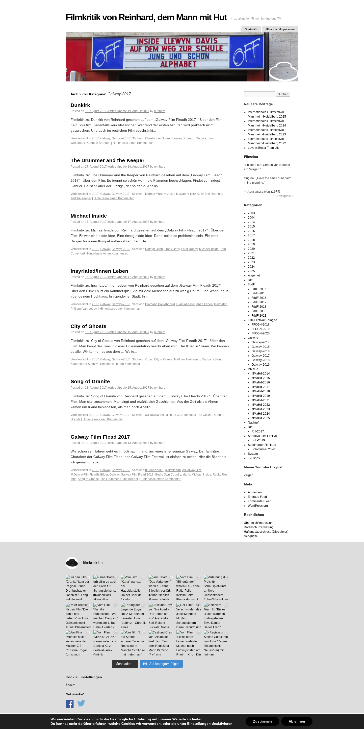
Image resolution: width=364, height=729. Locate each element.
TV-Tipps (254, 458)
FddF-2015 (259, 293)
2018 (251, 240)
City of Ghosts (88, 326)
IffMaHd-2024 (261, 413)
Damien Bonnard (182, 138)
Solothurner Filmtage (262, 445)
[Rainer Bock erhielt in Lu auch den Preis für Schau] (106, 587)
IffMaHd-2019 (261, 396)
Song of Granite (90, 381)
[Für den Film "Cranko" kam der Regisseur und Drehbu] (78, 587)
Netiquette (251, 536)
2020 (251, 249)
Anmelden (255, 492)
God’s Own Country (168, 474)
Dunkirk (80, 105)
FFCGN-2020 (261, 333)
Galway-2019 (261, 364)
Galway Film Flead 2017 (100, 437)
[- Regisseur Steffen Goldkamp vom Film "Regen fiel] (216, 642)
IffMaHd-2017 (261, 387)
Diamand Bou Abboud (160, 304)
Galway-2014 (261, 342)
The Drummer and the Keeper (107, 160)
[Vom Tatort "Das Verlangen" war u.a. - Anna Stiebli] (161, 587)
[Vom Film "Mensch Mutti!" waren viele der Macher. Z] (78, 642)
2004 (251, 217)
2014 (251, 222)
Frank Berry (172, 249)
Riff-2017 (258, 431)
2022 (251, 257)
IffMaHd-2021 (261, 400)
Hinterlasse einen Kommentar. (133, 143)
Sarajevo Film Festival (263, 436)
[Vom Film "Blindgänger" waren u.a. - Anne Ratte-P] (189, 587)
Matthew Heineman (187, 359)
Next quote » (284, 196)
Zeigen (248, 475)
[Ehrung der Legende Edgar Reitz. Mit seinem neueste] (133, 615)
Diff (250, 280)
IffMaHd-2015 (261, 378)
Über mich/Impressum (280, 29)
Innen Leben (204, 304)
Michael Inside (89, 216)
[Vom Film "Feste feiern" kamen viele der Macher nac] (189, 642)
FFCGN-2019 (261, 329)
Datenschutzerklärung (259, 527)
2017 (95, 138)
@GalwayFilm (154, 415)
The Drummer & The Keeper (119, 479)
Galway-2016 (261, 351)
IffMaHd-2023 (261, 409)
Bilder (104, 474)
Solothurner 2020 (263, 449)
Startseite (251, 29)
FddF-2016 (259, 298)
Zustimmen (262, 721)
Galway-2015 (261, 347)
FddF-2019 (259, 311)
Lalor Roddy (189, 249)
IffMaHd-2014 (261, 373)
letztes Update (117, 111)
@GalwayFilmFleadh (85, 474)
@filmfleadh (173, 470)
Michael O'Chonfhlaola (180, 415)
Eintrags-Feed (257, 497)
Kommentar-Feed (259, 501)
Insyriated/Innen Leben (99, 271)
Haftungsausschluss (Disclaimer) (266, 531)
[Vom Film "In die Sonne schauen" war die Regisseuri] (133, 642)
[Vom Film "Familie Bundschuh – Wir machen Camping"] (106, 615)
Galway (105, 138)
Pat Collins (205, 415)
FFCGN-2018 (261, 324)
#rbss (149, 359)
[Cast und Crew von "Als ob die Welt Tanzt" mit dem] (161, 642)
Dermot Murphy (155, 194)
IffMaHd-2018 (261, 391)
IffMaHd (253, 369)
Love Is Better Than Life (264, 148)
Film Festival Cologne (262, 320)
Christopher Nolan (157, 138)
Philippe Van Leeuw (84, 308)
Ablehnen (297, 721)
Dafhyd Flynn (154, 249)
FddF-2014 (259, 289)
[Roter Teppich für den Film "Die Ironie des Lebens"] (78, 615)
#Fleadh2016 (154, 470)
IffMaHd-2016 (261, 382)
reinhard (159, 111)
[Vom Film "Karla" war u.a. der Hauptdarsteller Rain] (133, 587)
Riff (250, 427)
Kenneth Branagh (98, 143)
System (253, 453)
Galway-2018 (261, 360)
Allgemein (254, 275)
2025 (251, 271)
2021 (251, 253)
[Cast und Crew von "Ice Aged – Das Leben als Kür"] (161, 615)
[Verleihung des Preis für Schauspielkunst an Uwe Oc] (216, 587)
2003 (251, 213)
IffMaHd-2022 (261, 404)
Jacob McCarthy (178, 194)
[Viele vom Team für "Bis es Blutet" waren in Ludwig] (216, 615)
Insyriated (220, 304)
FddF (251, 284)
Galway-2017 (121, 138)
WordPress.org (258, 505)
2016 (251, 231)
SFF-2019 (258, 440)
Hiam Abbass (185, 304)
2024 (251, 266)
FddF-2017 (259, 302)
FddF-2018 (259, 306)
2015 (251, 226)
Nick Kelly (196, 194)
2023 (251, 262)
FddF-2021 (259, 315)
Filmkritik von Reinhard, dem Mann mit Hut (146, 17)
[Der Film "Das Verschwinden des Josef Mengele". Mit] (189, 615)
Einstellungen (199, 724)
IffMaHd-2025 (261, 418)
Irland (186, 474)
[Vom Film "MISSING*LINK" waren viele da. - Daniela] (106, 642)
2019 (251, 244)
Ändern (71, 685)
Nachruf (253, 422)
